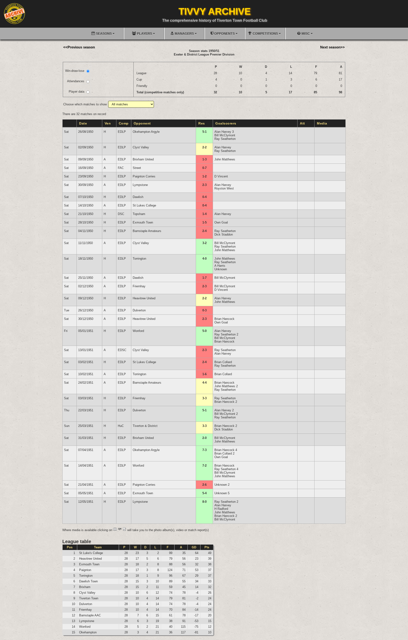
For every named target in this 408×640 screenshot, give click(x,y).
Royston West (224, 188)
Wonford (138, 331)
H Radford (221, 509)
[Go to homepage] (14, 13)
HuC (121, 426)
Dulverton (139, 310)
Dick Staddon (223, 234)
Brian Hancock (224, 319)
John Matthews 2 (226, 386)
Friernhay (139, 286)
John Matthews (224, 159)
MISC (306, 33)
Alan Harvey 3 (224, 131)
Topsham (139, 214)
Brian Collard (223, 362)
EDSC (122, 350)
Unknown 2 (222, 484)
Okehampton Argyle (146, 131)
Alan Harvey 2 (224, 410)
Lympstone (140, 185)
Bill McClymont (224, 135)
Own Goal (221, 222)
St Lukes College (144, 205)
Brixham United (143, 159)
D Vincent (221, 176)
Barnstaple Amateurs (147, 231)
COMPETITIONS (265, 33)
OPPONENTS (224, 33)
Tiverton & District (145, 426)
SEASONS (104, 33)
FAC (121, 168)
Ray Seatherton (225, 139)
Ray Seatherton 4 (226, 469)
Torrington (139, 258)
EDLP (122, 131)
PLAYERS (144, 33)
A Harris (219, 265)
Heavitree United (144, 298)
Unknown (220, 269)
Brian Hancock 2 (225, 402)
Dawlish (138, 197)
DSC (121, 214)
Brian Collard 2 (224, 453)
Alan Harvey (222, 147)
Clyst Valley (141, 147)
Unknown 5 (222, 493)
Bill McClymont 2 (226, 414)
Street (137, 168)
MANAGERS (184, 33)
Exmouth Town (143, 222)
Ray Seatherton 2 (226, 334)
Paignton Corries (144, 176)
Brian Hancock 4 (225, 450)
